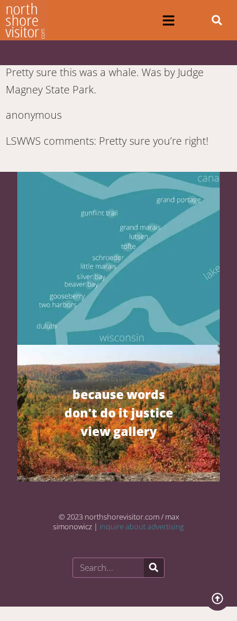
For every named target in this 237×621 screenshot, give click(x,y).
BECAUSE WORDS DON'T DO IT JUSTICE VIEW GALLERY (118, 412)
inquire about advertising (142, 526)
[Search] (154, 567)
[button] (168, 20)
